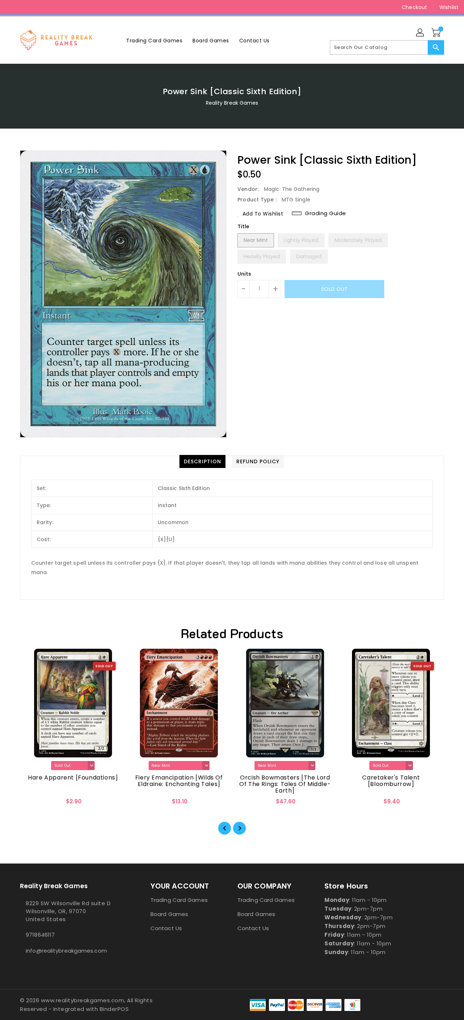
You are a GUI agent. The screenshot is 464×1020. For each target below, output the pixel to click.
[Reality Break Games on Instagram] (25, 7)
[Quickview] (31, 804)
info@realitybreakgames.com (66, 950)
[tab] (202, 461)
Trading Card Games (179, 900)
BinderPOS (114, 1009)
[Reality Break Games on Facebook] (11, 7)
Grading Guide (325, 213)
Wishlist (449, 7)
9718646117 (40, 935)
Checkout (414, 7)
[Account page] (420, 33)
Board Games (169, 914)
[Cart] (437, 33)
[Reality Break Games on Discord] (39, 7)
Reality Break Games (232, 102)
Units (244, 273)
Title (243, 226)
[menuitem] (154, 40)
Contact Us (166, 928)
